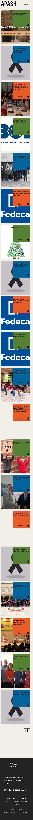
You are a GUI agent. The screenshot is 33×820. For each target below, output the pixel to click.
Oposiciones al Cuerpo (20, 801)
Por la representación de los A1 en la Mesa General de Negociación (21, 193)
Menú (26, 4)
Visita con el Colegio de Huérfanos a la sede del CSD (21, 157)
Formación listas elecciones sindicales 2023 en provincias (21, 300)
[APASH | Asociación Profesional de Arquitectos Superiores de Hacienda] (8, 4)
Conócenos (23, 798)
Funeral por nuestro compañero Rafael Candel (21, 550)
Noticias (15, 798)
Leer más (22, 25)
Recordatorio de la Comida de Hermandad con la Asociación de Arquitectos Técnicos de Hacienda (21, 409)
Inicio (8, 798)
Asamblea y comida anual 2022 (20, 657)
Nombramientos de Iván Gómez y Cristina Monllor (21, 514)
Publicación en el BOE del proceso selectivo (20, 121)
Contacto (16, 804)
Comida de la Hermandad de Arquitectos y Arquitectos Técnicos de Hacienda (21, 372)
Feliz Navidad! (17, 227)
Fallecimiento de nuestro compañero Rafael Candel (21, 693)
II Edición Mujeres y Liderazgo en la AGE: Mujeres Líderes (19, 622)
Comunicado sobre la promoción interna (19, 335)
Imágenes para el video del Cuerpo (21, 443)
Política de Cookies (24, 812)
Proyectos (9, 801)
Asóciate (13, 809)
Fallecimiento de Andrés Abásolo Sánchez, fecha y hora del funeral (20, 265)
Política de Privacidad (10, 812)
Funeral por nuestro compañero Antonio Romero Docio (19, 50)
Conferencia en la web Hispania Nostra (20, 13)
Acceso (20, 809)
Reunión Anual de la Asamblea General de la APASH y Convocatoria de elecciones (20, 87)
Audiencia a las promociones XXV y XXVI (20, 586)
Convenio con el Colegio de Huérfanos (21, 478)
